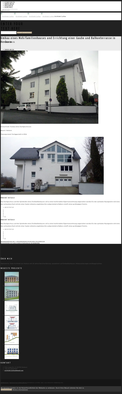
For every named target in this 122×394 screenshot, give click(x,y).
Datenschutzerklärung (18, 382)
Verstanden (6, 389)
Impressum (5, 382)
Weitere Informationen (20, 389)
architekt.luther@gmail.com (14, 370)
